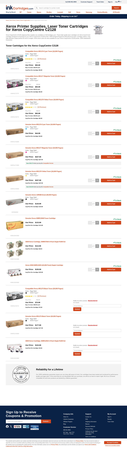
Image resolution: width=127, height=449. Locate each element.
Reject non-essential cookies (112, 445)
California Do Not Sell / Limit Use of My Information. (19, 446)
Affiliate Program (67, 421)
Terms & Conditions (90, 436)
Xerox (18, 20)
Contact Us (88, 417)
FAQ (86, 419)
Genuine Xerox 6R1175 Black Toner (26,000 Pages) (43, 316)
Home (7, 20)
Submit (77, 309)
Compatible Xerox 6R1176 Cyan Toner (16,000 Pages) (44, 51)
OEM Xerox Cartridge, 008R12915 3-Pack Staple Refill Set (45, 341)
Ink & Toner (13, 20)
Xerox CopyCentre (25, 20)
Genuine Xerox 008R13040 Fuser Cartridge (40, 218)
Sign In (110, 2)
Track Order (100, 2)
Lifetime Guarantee (68, 419)
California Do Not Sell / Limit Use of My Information (91, 433)
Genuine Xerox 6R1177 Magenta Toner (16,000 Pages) (44, 148)
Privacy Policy (89, 429)
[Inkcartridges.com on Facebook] (7, 427)
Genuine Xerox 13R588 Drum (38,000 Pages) (41, 195)
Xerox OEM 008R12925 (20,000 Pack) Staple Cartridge (44, 265)
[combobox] (78, 8)
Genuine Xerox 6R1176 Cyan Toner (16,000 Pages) (43, 124)
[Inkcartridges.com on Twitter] (11, 427)
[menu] (63, 12)
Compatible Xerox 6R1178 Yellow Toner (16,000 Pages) (44, 99)
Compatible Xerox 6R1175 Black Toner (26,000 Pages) (44, 288)
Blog (64, 424)
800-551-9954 (72, 2)
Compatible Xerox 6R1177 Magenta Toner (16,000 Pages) (45, 76)
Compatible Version (48, 163)
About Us (65, 417)
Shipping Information (90, 421)
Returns (87, 424)
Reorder (109, 419)
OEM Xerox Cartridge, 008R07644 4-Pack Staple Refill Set (45, 242)
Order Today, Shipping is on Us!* (63, 16)
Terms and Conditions (90, 444)
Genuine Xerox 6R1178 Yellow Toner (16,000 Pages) (43, 171)
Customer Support (86, 2)
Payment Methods (90, 426)
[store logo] (19, 7)
